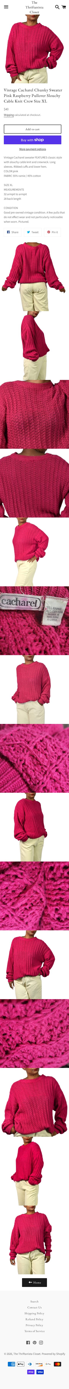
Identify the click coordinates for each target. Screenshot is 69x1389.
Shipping (9, 115)
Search (34, 1301)
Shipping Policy (34, 1313)
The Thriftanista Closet (34, 7)
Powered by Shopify (53, 1354)
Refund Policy (34, 1319)
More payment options (32, 149)
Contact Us (34, 1307)
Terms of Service (34, 1331)
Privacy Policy (34, 1325)
